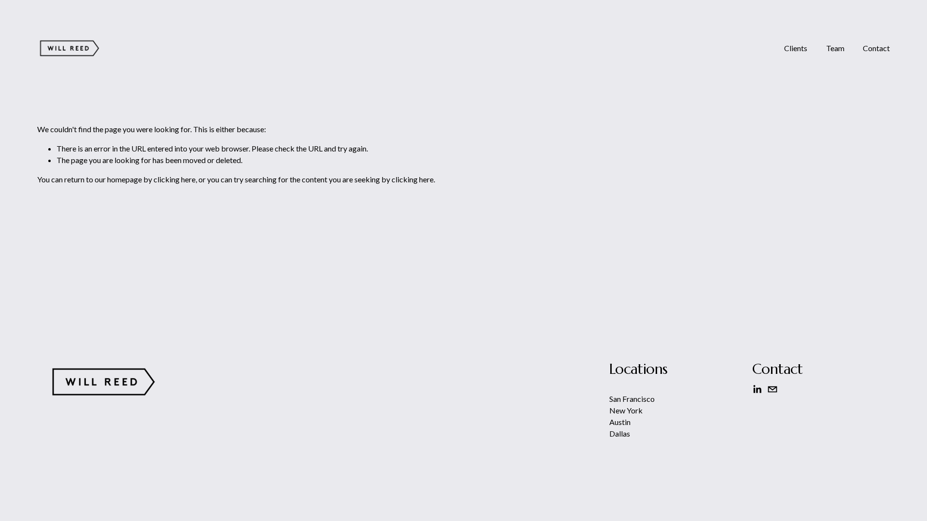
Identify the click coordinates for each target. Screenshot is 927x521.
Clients (795, 48)
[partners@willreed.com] (772, 389)
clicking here (175, 179)
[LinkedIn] (757, 389)
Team (835, 48)
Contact (876, 48)
